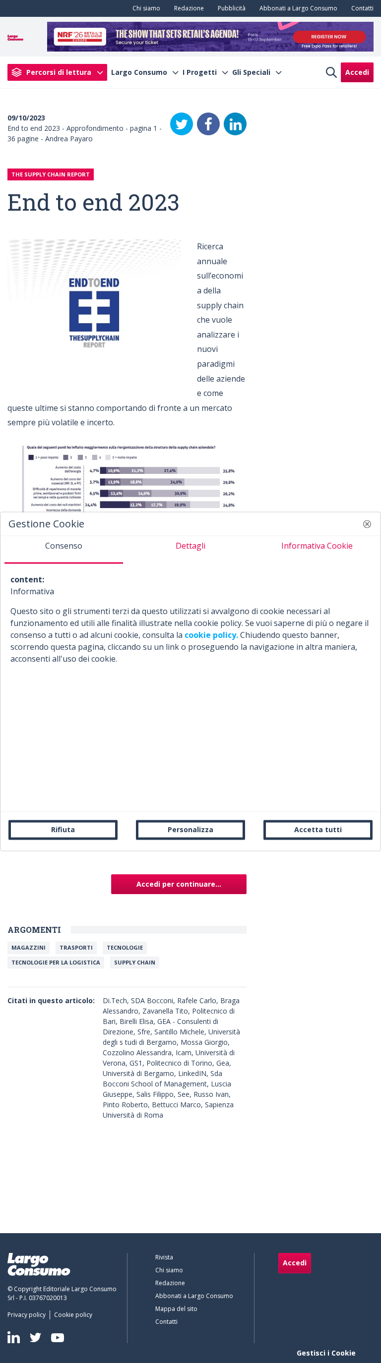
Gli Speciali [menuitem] (251, 72)
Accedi (357, 72)
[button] (367, 524)
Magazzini (28, 947)
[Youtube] (57, 1337)
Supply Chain (134, 962)
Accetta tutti (318, 829)
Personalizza (190, 829)
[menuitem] (144, 8)
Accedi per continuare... (178, 884)
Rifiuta (63, 829)
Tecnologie (125, 947)
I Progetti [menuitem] (200, 72)
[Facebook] (208, 124)
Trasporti (76, 947)
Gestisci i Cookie (326, 1353)
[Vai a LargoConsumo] (15, 36)
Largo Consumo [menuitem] (139, 72)
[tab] (63, 550)
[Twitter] (181, 124)
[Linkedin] (13, 1337)
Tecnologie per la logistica (55, 962)
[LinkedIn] (235, 124)
